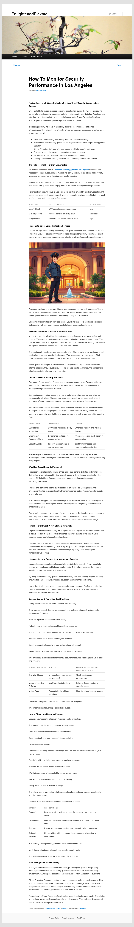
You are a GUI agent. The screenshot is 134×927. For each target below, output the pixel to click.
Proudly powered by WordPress (73, 918)
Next (119, 65)
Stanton (65, 908)
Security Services (53, 908)
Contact (24, 56)
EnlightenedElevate (30, 13)
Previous (16, 65)
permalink (82, 908)
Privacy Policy (36, 56)
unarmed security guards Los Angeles (71, 169)
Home (14, 56)
